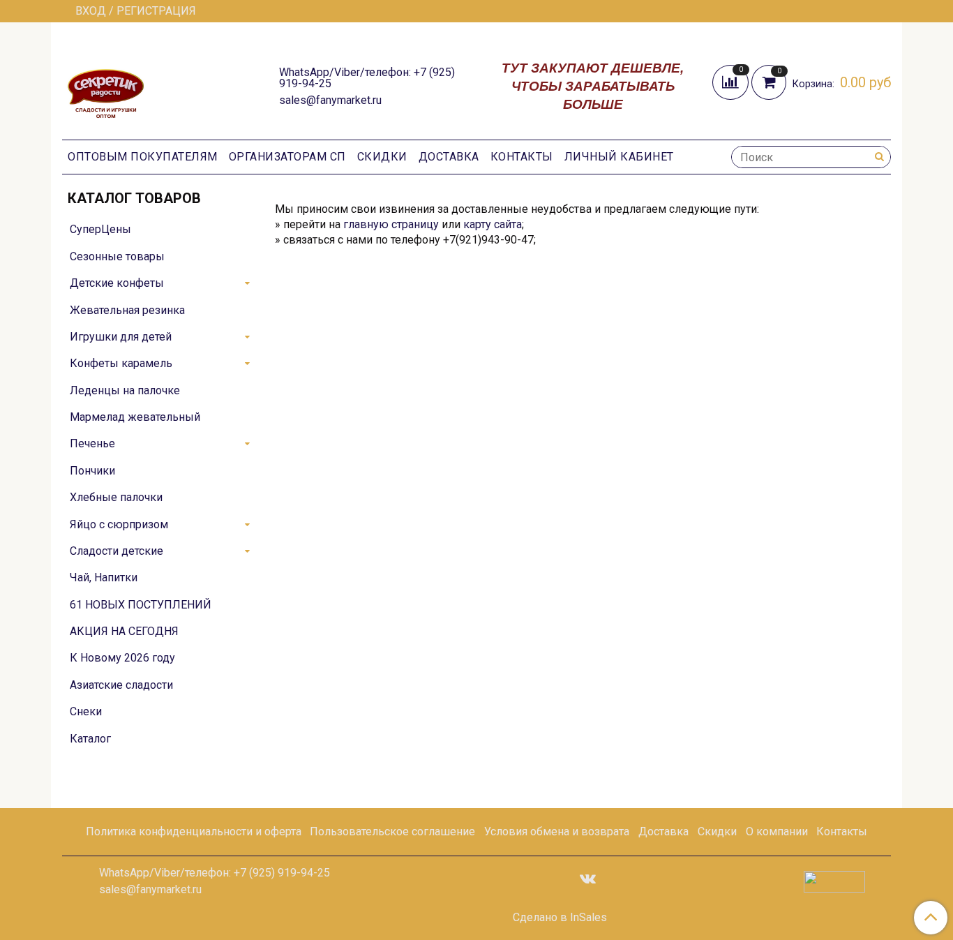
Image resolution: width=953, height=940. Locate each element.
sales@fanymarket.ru (330, 100)
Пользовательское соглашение (392, 831)
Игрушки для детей (121, 336)
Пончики (92, 470)
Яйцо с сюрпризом (119, 524)
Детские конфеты (117, 283)
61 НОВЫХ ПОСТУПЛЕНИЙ (140, 604)
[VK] (588, 877)
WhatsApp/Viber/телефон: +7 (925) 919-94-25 (367, 78)
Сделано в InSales (560, 917)
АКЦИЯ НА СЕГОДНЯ (124, 631)
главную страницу (391, 224)
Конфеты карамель (121, 363)
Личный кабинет (619, 156)
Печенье (92, 443)
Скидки (382, 156)
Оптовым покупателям (143, 156)
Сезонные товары (117, 256)
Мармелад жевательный (135, 417)
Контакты (521, 156)
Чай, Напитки (103, 577)
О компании (777, 831)
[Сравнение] (731, 81)
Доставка (449, 156)
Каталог (90, 738)
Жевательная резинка (127, 310)
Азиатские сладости (121, 685)
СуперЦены (100, 229)
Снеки (86, 711)
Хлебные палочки (116, 497)
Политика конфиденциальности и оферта (193, 831)
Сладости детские (116, 551)
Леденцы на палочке (125, 390)
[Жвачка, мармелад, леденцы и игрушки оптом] (105, 85)
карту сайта (492, 224)
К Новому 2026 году (122, 657)
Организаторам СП (287, 156)
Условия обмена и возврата (556, 831)
